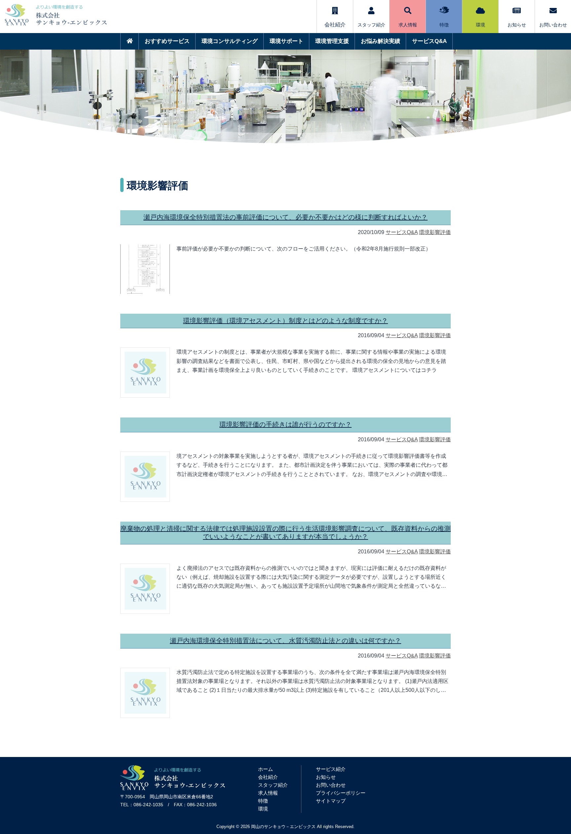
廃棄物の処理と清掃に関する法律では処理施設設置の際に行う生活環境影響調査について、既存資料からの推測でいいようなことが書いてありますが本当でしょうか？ (285, 532)
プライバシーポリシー (340, 793)
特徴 (444, 24)
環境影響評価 (435, 232)
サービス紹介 (331, 769)
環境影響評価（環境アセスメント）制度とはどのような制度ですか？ (285, 320)
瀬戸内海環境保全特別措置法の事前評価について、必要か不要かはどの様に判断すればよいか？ (285, 217)
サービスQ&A (429, 41)
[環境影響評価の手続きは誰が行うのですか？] (145, 476)
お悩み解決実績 (380, 41)
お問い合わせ (553, 24)
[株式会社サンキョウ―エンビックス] (172, 788)
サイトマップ (331, 801)
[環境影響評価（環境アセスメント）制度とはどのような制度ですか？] (145, 372)
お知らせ (517, 24)
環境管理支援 (332, 41)
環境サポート (286, 41)
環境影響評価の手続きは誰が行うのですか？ (285, 424)
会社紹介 (268, 777)
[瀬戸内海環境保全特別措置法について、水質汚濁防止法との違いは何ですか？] (145, 693)
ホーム (265, 769)
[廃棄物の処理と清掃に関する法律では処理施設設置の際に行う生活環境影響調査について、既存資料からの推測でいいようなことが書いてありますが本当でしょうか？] (145, 589)
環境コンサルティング (230, 41)
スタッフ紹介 (371, 24)
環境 (480, 24)
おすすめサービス (167, 41)
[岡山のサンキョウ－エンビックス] (53, 27)
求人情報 (408, 24)
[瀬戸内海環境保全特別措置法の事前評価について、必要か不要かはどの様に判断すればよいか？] (145, 269)
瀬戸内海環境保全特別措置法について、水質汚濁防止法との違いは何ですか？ (285, 640)
